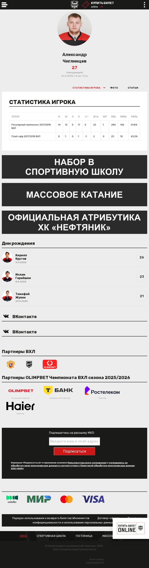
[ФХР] (10, 364)
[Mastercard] (66, 499)
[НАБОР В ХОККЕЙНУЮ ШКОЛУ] (74, 166)
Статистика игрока (86, 87)
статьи (133, 87)
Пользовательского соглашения (86, 462)
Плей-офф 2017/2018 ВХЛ (25, 136)
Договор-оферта (108, 518)
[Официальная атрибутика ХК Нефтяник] (74, 222)
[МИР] (39, 499)
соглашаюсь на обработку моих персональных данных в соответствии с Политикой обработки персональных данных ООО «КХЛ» (73, 465)
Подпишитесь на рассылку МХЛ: (71, 433)
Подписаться (74, 451)
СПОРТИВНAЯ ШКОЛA (51, 536)
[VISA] (93, 499)
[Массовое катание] (74, 194)
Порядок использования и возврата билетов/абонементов (50, 518)
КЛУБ (23, 536)
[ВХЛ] (29, 364)
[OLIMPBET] (50, 364)
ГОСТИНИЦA (84, 536)
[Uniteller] (12, 499)
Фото (114, 87)
